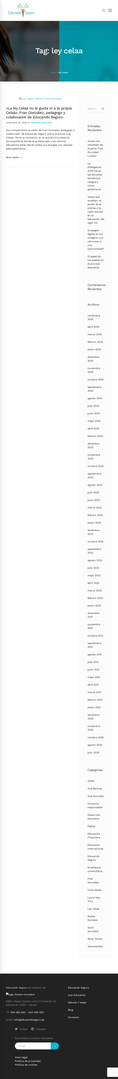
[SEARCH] (103, 108)
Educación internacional (95, 847)
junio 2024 (94, 413)
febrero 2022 (95, 598)
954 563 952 (18, 1012)
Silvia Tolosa (95, 938)
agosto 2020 (95, 744)
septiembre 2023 (94, 475)
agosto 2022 (95, 560)
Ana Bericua (95, 788)
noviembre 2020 (94, 728)
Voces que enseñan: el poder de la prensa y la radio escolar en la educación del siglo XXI (96, 209)
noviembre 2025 (94, 317)
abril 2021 (93, 684)
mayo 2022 (94, 575)
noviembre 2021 (94, 626)
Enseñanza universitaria (95, 869)
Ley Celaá (93, 908)
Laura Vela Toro (94, 899)
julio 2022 (93, 567)
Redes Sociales (92, 918)
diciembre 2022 (93, 532)
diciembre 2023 (93, 445)
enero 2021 (94, 707)
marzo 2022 (95, 590)
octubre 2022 (96, 541)
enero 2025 (94, 349)
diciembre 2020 (93, 716)
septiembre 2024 (94, 389)
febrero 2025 (95, 341)
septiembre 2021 (94, 645)
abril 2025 (93, 326)
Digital (91, 826)
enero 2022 (94, 605)
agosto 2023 (95, 484)
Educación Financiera (94, 835)
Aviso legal (21, 1057)
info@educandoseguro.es (29, 1019)
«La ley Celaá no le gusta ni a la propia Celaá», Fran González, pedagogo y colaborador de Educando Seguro (39, 112)
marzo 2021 (94, 692)
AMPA (91, 781)
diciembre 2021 (93, 615)
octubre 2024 (96, 379)
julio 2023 (93, 492)
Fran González (93, 880)
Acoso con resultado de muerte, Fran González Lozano (95, 148)
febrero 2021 (95, 699)
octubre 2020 (96, 737)
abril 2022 (93, 582)
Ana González (96, 796)
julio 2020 (93, 752)
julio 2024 (93, 405)
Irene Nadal (94, 890)
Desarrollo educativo (41, 122)
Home (53, 72)
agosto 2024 (95, 398)
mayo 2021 (94, 677)
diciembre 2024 (93, 359)
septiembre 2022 (94, 551)
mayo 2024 (94, 421)
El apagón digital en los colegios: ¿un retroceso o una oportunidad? (96, 239)
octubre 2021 (95, 635)
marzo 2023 (95, 507)
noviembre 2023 (94, 456)
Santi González (93, 929)
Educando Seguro (94, 858)
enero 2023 (94, 522)
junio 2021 (93, 669)
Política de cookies (26, 1064)
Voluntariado (95, 946)
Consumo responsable (95, 805)
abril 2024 (93, 428)
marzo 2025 (95, 334)
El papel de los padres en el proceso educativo (96, 262)
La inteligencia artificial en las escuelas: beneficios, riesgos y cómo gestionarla (95, 176)
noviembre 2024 (94, 370)
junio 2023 (94, 500)
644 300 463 (36, 1012)
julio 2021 (93, 662)
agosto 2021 (95, 654)
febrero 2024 (95, 436)
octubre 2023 (96, 466)
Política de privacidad (28, 1061)
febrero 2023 (95, 515)
